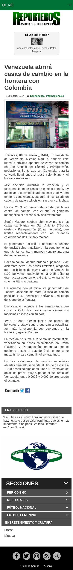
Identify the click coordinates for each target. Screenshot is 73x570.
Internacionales (55, 96)
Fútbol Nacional (21, 507)
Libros (8, 530)
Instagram (36, 556)
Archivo (48, 565)
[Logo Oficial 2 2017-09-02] (36, 456)
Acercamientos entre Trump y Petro (36, 48)
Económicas (37, 96)
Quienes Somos (29, 565)
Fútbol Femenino (21, 515)
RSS (47, 556)
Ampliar (36, 51)
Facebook (16, 556)
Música (9, 536)
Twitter (26, 556)
